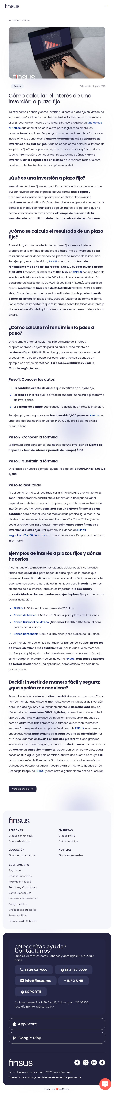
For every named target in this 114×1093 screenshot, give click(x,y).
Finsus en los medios (71, 855)
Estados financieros (20, 876)
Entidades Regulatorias (22, 909)
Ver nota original (20, 789)
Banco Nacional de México (31, 622)
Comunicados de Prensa (23, 898)
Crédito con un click (21, 835)
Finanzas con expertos (22, 855)
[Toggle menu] (106, 6)
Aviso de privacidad (20, 881)
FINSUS (53, 261)
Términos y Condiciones (23, 887)
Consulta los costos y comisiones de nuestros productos (45, 1077)
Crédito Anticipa (68, 841)
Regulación (15, 870)
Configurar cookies (20, 893)
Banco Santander (25, 634)
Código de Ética (18, 904)
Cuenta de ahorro (19, 841)
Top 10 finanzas (34, 535)
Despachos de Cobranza (23, 921)
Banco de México (25, 615)
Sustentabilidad (18, 915)
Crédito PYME (67, 835)
